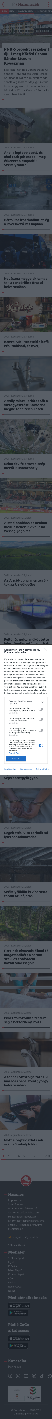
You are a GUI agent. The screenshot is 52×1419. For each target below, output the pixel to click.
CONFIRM (16, 759)
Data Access (26, 769)
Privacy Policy (42, 769)
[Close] (46, 650)
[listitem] (26, 702)
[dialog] (26, 709)
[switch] (41, 709)
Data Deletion (9, 769)
